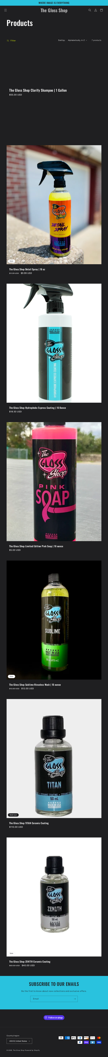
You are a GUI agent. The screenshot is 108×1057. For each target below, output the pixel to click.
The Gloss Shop (18, 1050)
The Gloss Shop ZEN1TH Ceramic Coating (29, 961)
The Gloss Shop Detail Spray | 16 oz (27, 269)
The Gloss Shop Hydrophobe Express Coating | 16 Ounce (37, 407)
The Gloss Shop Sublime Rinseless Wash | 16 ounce (35, 684)
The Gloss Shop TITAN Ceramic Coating (29, 823)
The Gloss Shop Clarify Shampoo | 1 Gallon (38, 90)
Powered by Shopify (32, 1050)
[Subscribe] (75, 999)
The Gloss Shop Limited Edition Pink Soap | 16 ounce (36, 546)
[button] (5, 10)
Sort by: (61, 40)
